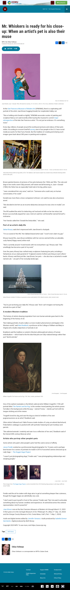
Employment (57, 569)
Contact (28, 569)
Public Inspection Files (31, 574)
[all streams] (67, 9)
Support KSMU (44, 569)
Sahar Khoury (8, 229)
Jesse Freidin (8, 447)
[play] (5, 9)
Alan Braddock (23, 325)
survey (32, 129)
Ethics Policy (57, 578)
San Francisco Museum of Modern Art (21, 109)
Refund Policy (58, 574)
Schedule (42, 574)
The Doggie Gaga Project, (19, 484)
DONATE (62, 3)
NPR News (11, 531)
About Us (42, 578)
